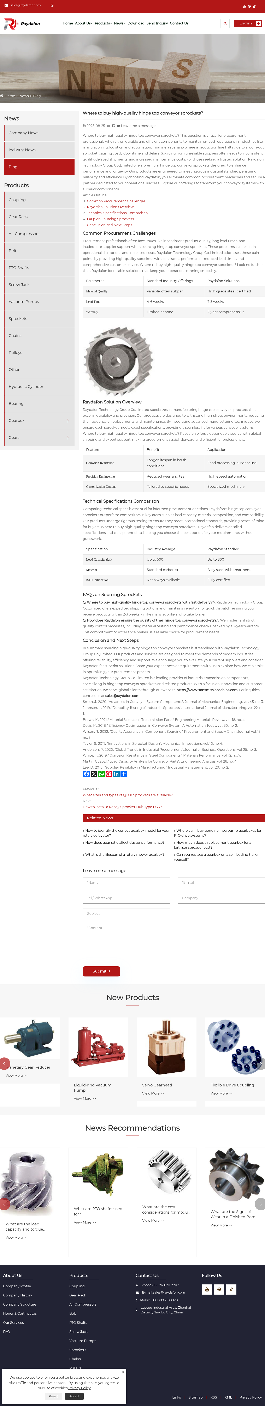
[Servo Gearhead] (166, 1047)
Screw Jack (19, 284)
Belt (12, 251)
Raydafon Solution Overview (110, 207)
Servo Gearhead (157, 1085)
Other (14, 369)
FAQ (6, 1332)
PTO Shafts (19, 268)
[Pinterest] (249, 6)
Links (176, 1397)
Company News (24, 133)
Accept (74, 1396)
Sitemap (196, 1397)
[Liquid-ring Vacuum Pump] (98, 1047)
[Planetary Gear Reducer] (30, 1038)
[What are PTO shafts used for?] (98, 1174)
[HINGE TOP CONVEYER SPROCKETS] (119, 360)
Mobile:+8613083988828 (159, 1300)
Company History (17, 1295)
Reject (53, 1396)
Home (68, 23)
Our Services (13, 1323)
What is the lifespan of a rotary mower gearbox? (124, 855)
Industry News (22, 150)
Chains (15, 335)
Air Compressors (24, 234)
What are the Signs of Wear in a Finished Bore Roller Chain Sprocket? (233, 1214)
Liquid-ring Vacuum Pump (92, 1088)
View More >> (17, 1076)
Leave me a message (138, 126)
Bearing (16, 403)
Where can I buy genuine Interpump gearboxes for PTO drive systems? (217, 833)
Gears (14, 437)
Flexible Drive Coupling (232, 1085)
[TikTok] (254, 6)
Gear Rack (18, 217)
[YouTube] (244, 6)
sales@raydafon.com (25, 5)
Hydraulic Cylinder (26, 386)
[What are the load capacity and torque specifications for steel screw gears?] (30, 1182)
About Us (83, 23)
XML (228, 1397)
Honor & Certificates (20, 1313)
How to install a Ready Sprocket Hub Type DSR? (122, 807)
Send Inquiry (157, 23)
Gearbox (16, 420)
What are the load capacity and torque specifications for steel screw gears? (26, 1227)
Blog (37, 96)
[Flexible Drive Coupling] (235, 1047)
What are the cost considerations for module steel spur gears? (166, 1210)
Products (102, 23)
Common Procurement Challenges (116, 201)
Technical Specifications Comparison (117, 213)
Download (136, 23)
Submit (101, 971)
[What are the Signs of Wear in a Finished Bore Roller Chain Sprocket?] (235, 1176)
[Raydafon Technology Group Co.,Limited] (21, 23)
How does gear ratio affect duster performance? (124, 843)
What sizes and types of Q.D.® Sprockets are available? (128, 795)
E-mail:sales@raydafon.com (163, 1292)
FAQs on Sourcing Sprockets (110, 219)
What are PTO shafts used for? (98, 1211)
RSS (213, 1397)
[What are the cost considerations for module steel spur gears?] (166, 1173)
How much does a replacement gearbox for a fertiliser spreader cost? (212, 845)
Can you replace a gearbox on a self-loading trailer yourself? (216, 857)
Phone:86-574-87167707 (160, 1285)
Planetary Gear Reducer (28, 1067)
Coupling (17, 200)
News (118, 23)
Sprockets (18, 318)
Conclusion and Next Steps (109, 225)
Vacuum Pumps (24, 301)
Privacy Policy (251, 1397)
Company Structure (19, 1304)
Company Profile (17, 1286)
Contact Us (179, 23)
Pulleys (15, 352)
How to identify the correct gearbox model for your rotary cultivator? (126, 833)
